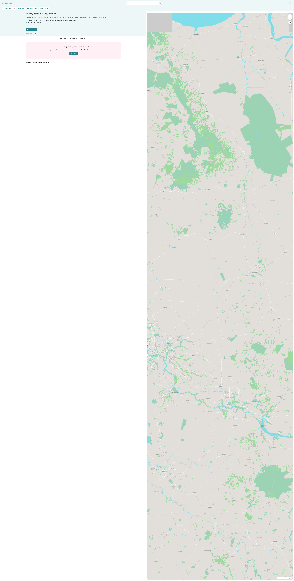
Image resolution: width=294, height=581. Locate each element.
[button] (257, 266)
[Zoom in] (290, 15)
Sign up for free (31, 29)
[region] (220, 296)
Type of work (10, 8)
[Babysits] (7, 3)
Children (22, 8)
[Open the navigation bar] (290, 3)
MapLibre (279, 578)
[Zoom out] (290, 18)
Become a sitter (281, 3)
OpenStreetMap (286, 578)
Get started (73, 53)
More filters (44, 8)
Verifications (33, 8)
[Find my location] (290, 22)
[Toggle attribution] (291, 578)
